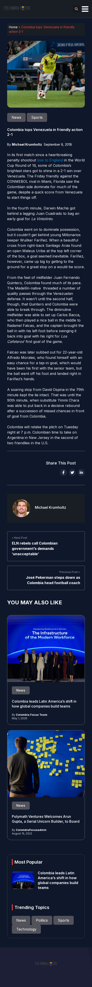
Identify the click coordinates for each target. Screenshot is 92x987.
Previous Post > (69, 572)
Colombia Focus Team (31, 714)
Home (13, 27)
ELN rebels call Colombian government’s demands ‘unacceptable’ (35, 548)
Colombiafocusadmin (31, 830)
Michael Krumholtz (27, 144)
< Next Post (19, 537)
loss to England (50, 160)
